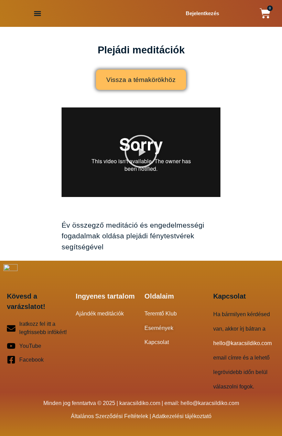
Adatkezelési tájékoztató (181, 416)
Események (158, 328)
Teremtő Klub (160, 313)
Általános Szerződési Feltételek (109, 416)
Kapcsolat (156, 342)
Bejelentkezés (202, 13)
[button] (37, 13)
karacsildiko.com (139, 403)
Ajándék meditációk (100, 313)
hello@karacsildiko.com (210, 403)
